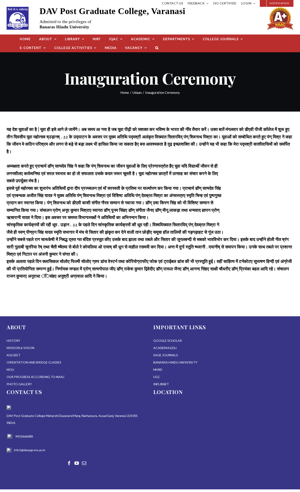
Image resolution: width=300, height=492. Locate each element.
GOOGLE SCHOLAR (167, 340)
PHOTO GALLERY (19, 384)
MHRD (157, 369)
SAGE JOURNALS (165, 355)
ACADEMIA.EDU (165, 348)
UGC (156, 377)
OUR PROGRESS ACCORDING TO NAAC (36, 377)
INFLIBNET (161, 384)
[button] (157, 47)
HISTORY (13, 340)
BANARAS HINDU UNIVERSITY (175, 362)
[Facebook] (69, 463)
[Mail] (84, 463)
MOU (10, 369)
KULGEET (13, 355)
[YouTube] (76, 463)
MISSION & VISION (20, 348)
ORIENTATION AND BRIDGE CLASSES (34, 362)
